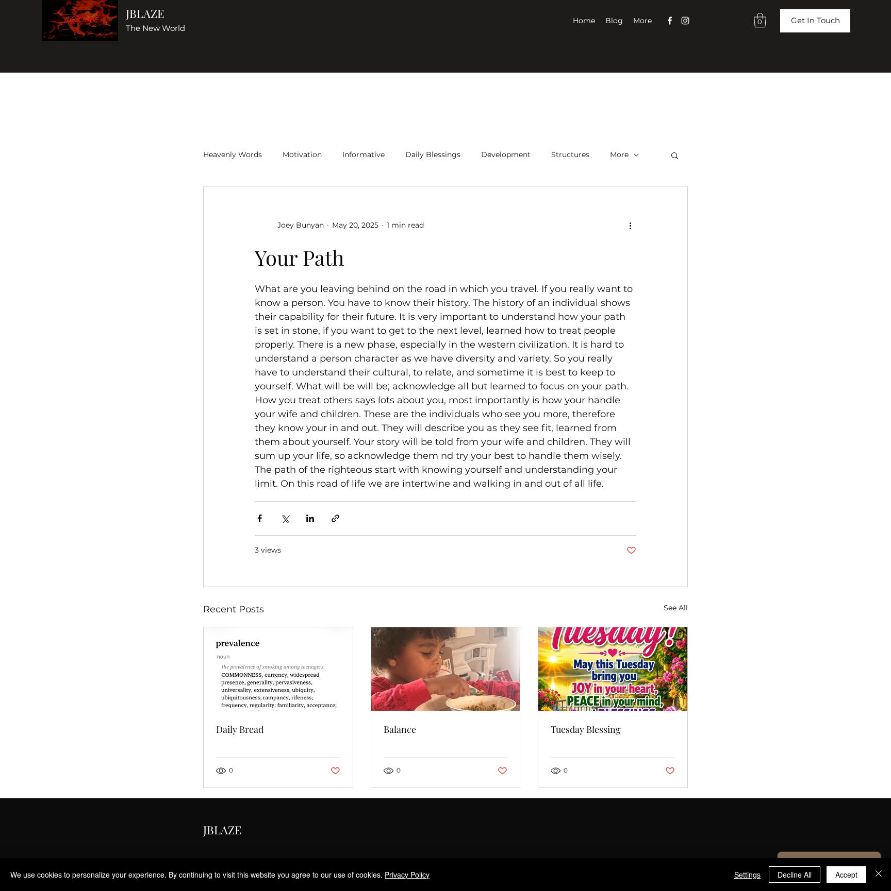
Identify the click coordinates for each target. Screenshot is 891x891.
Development (506, 154)
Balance (400, 729)
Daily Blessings (432, 154)
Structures (570, 154)
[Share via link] (335, 518)
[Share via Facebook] (260, 518)
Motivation (302, 154)
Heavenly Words (232, 154)
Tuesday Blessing (586, 729)
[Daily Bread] (278, 669)
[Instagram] (685, 20)
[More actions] (630, 225)
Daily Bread (239, 729)
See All (676, 607)
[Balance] (445, 669)
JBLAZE (145, 13)
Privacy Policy (407, 874)
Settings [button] (747, 874)
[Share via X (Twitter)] (285, 518)
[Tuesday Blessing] (612, 669)
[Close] (878, 874)
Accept (846, 874)
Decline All (795, 874)
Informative (363, 154)
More (619, 154)
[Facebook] (670, 20)
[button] (760, 20)
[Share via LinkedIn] (310, 518)
